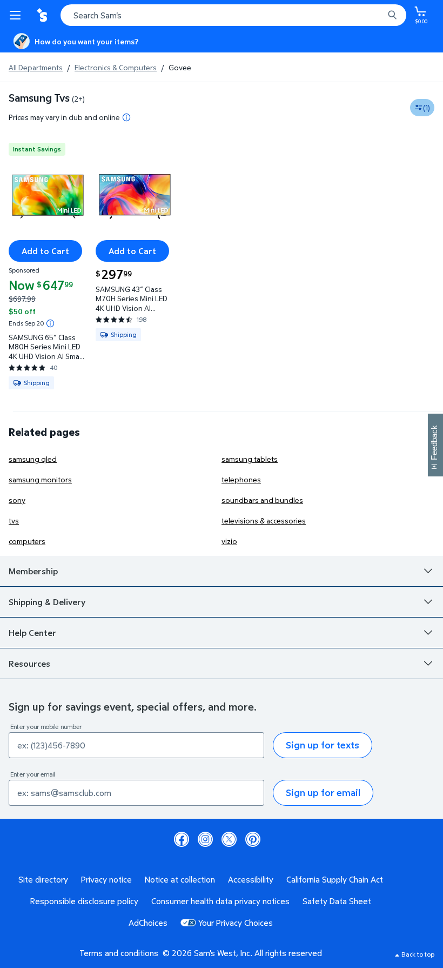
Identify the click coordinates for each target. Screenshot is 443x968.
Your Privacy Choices (235, 923)
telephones (241, 479)
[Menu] (17, 15)
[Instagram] (205, 839)
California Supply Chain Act (334, 879)
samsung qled (33, 459)
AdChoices (148, 923)
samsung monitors (40, 479)
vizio (229, 541)
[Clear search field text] (378, 15)
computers (27, 541)
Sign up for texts (322, 745)
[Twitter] (229, 839)
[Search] (392, 15)
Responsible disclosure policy (84, 901)
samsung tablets (250, 459)
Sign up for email (323, 792)
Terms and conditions (118, 953)
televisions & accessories (264, 520)
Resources (29, 663)
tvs (14, 520)
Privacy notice (106, 879)
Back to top (417, 954)
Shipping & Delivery (47, 602)
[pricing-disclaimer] (126, 117)
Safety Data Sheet (337, 901)
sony (17, 500)
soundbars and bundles (262, 500)
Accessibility (250, 879)
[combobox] (233, 15)
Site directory (43, 879)
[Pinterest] (252, 839)
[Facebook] (181, 839)
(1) (426, 107)
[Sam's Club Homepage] (43, 15)
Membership (33, 571)
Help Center (32, 633)
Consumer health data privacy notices (220, 901)
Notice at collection (180, 879)
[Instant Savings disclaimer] (50, 323)
